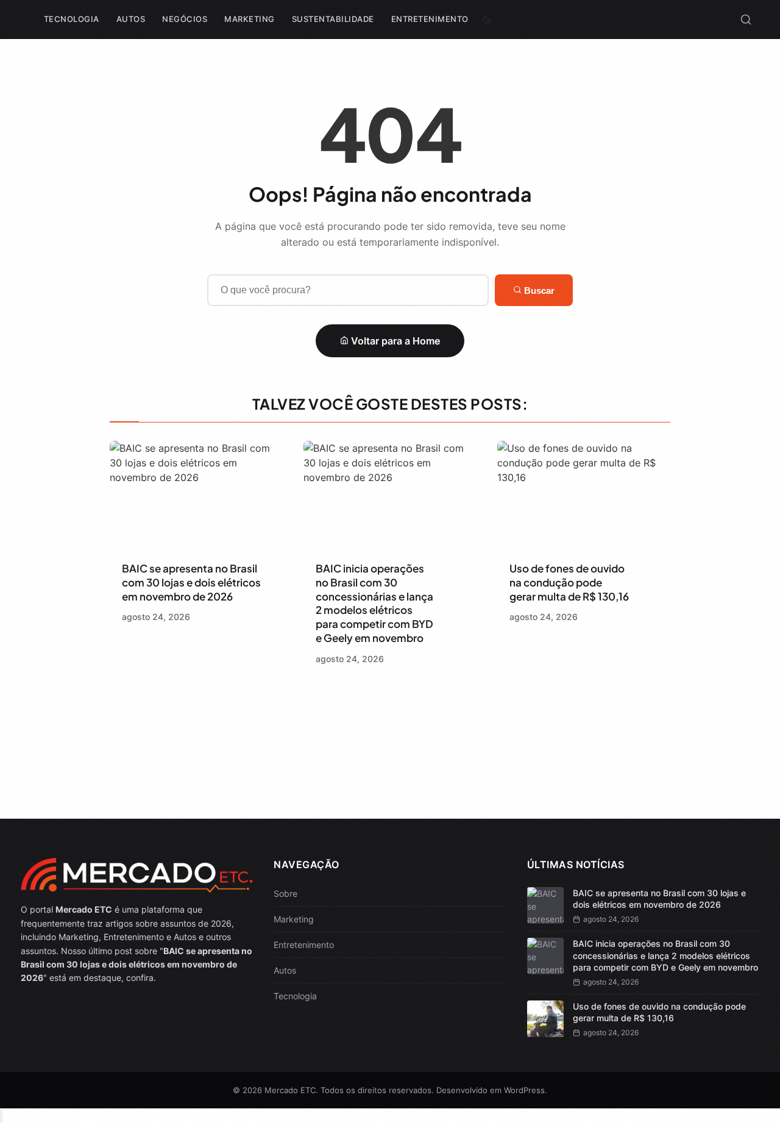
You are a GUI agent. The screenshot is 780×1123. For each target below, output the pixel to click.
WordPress (524, 1090)
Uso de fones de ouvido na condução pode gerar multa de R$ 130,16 (569, 582)
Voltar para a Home (394, 341)
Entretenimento (430, 19)
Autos (131, 19)
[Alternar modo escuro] (487, 19)
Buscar (538, 290)
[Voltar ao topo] (1, 1116)
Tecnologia (71, 19)
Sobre (285, 893)
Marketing (249, 19)
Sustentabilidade (333, 19)
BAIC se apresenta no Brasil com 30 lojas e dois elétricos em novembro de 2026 (191, 582)
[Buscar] (745, 19)
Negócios (184, 19)
